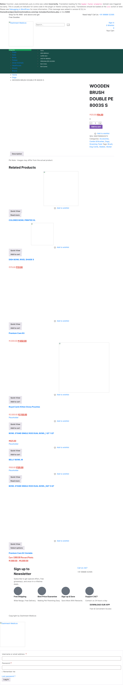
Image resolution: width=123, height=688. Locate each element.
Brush (110, 144)
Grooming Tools (96, 144)
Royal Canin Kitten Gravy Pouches (24, 407)
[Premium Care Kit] (34, 294)
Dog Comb (94, 147)
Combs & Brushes (97, 141)
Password (7, 663)
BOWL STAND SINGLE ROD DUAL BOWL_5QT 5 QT (31, 486)
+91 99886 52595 (106, 15)
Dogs (107, 141)
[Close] (36, 22)
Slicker (109, 147)
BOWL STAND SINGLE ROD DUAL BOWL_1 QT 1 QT (31, 433)
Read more (15, 215)
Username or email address (14, 654)
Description (17, 154)
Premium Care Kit (17, 333)
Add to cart (96, 127)
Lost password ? (8, 676)
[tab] (17, 154)
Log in (6, 679)
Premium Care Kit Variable (20, 553)
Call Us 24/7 (82, 568)
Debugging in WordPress (19, 9)
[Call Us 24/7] (79, 564)
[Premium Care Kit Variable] (34, 514)
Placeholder (13, 417)
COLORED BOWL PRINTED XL (22, 220)
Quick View (15, 211)
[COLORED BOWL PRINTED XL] (43, 188)
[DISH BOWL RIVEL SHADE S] (31, 234)
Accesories (104, 139)
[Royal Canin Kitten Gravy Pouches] (59, 367)
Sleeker (102, 147)
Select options (17, 548)
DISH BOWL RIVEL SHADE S (21, 259)
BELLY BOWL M (16, 460)
